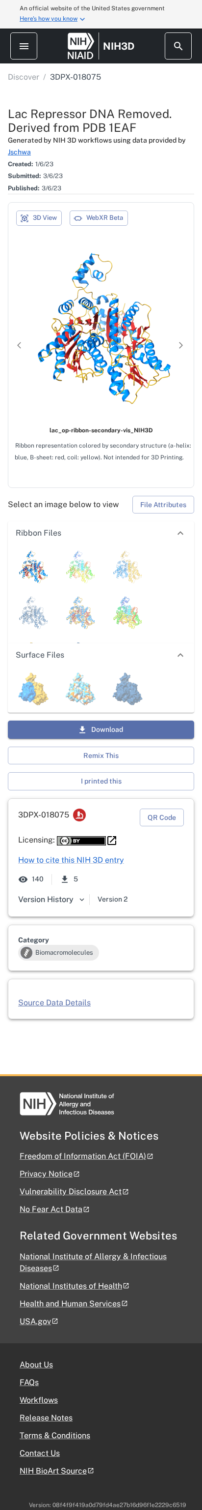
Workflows (39, 1400)
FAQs (29, 1382)
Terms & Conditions (55, 1435)
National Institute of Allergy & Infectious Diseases (93, 1262)
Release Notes (46, 1417)
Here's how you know (48, 18)
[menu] (23, 46)
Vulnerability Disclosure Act (71, 1191)
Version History (46, 899)
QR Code (162, 817)
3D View (45, 217)
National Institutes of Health (71, 1286)
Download (107, 729)
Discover (23, 77)
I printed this (101, 781)
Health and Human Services (70, 1303)
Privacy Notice (46, 1173)
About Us (36, 1364)
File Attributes (163, 505)
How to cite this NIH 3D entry (71, 860)
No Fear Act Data (51, 1209)
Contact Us (40, 1453)
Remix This (101, 755)
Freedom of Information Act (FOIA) (83, 1156)
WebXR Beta (104, 217)
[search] (178, 46)
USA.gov (35, 1321)
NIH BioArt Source (53, 1471)
